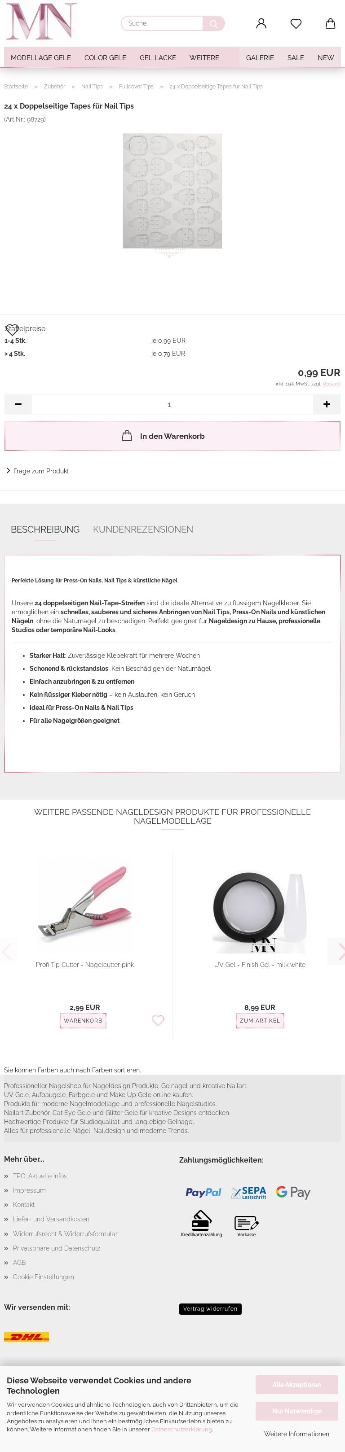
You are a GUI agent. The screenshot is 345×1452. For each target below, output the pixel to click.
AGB (19, 1262)
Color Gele (105, 58)
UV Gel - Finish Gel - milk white (259, 964)
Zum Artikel (260, 1021)
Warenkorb (83, 1021)
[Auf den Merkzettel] (158, 1021)
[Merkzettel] (296, 23)
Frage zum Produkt (41, 471)
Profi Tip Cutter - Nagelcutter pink (85, 964)
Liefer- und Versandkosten (51, 1219)
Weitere (204, 58)
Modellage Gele (41, 58)
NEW (326, 58)
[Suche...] (214, 23)
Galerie (260, 58)
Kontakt (24, 1204)
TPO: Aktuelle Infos (40, 1176)
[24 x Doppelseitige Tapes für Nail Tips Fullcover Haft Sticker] (172, 190)
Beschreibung (45, 529)
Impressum (29, 1190)
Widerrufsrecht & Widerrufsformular (65, 1234)
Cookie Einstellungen (43, 1277)
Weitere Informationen (296, 1434)
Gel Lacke (158, 58)
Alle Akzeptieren (297, 1384)
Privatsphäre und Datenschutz (56, 1248)
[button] (261, 23)
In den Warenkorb (172, 436)
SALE (296, 58)
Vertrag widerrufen (210, 1309)
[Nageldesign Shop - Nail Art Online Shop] (45, 22)
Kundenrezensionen (143, 529)
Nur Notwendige (297, 1411)
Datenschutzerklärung (181, 1429)
